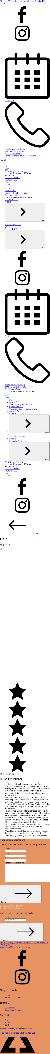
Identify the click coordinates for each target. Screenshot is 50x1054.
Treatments (10, 1008)
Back (42, 220)
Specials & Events (12, 178)
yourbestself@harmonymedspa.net (15, 947)
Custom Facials (11, 200)
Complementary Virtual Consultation (20, 156)
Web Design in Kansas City (11, 1033)
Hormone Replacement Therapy (19, 173)
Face (7, 166)
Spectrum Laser (11, 195)
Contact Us (9, 995)
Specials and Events (13, 153)
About (7, 1022)
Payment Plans (11, 180)
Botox (7, 188)
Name (7, 849)
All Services (10, 175)
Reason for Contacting (14, 863)
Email (7, 853)
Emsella (8, 227)
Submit (3, 902)
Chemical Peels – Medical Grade (18, 197)
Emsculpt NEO (11, 229)
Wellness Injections (13, 225)
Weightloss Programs (14, 171)
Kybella (8, 202)
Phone (7, 858)
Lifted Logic (31, 1033)
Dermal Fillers (10, 191)
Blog (7, 1025)
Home (7, 164)
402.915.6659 (6, 945)
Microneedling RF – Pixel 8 (16, 193)
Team (7, 182)
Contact (8, 184)
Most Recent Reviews (9, 774)
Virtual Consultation (13, 997)
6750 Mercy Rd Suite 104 (15, 151)
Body (7, 169)
